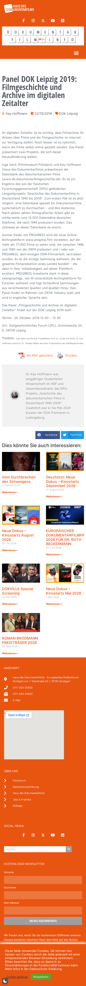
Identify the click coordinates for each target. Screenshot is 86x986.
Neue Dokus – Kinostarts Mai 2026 (63, 591)
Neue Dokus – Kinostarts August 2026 (18, 535)
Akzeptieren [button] (40, 976)
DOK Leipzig (68, 113)
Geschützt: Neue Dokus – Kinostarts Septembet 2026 (62, 481)
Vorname (9, 872)
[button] (76, 53)
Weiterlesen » (10, 492)
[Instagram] (33, 20)
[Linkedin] (62, 20)
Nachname (10, 887)
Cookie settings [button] (17, 977)
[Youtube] (53, 20)
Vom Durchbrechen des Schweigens (19, 479)
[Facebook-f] (23, 20)
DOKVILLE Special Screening (17, 591)
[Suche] (69, 849)
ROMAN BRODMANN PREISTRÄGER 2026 (20, 640)
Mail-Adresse (11, 903)
